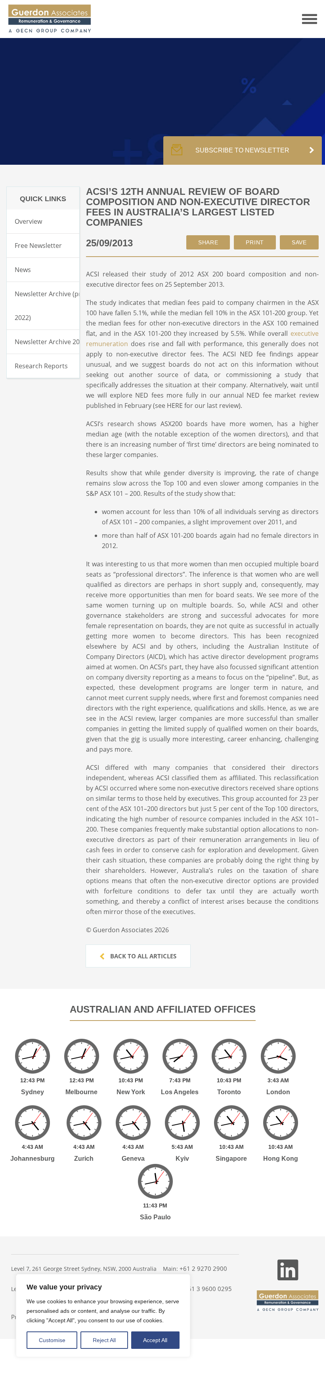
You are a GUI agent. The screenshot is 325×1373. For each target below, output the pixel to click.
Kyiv (182, 1158)
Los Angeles (180, 1092)
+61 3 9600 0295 (208, 1289)
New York (131, 1092)
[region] (103, 1315)
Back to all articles (142, 956)
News (23, 269)
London (278, 1092)
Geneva (133, 1158)
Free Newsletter (38, 245)
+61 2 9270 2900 (203, 1268)
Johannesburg (32, 1158)
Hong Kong (280, 1158)
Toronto (229, 1092)
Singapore (231, 1158)
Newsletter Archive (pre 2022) (50, 305)
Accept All (155, 1340)
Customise (52, 1340)
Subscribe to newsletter (242, 150)
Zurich (84, 1158)
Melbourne (81, 1092)
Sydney (32, 1092)
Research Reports (41, 366)
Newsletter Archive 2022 (51, 341)
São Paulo (155, 1217)
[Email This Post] (208, 242)
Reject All (104, 1340)
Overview (28, 221)
